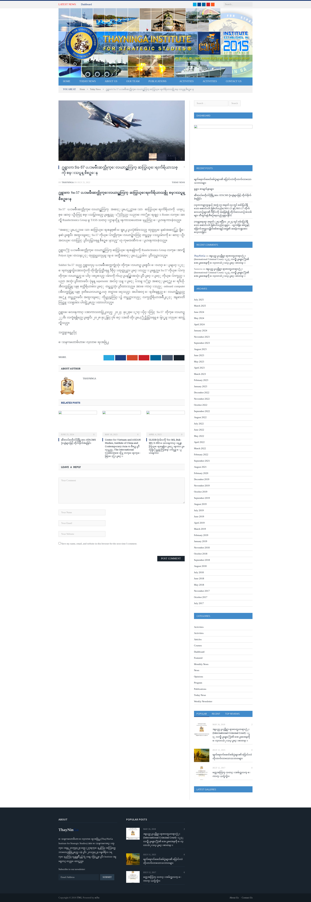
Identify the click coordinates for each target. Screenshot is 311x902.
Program (198, 682)
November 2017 (202, 591)
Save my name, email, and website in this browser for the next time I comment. (99, 543)
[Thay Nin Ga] (155, 42)
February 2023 (201, 380)
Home (66, 81)
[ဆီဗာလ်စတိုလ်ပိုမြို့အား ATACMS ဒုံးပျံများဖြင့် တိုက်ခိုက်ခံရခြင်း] (77, 423)
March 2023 (200, 374)
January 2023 (200, 386)
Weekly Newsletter (203, 701)
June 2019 (199, 516)
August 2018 (200, 566)
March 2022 (200, 448)
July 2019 (199, 510)
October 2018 (200, 553)
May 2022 (199, 436)
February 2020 (201, 473)
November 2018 (202, 547)
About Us (111, 81)
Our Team (132, 81)
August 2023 (200, 349)
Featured (198, 658)
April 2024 (199, 324)
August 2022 (200, 417)
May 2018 (199, 584)
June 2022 (199, 429)
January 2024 (200, 330)
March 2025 (200, 305)
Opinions (198, 676)
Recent (216, 713)
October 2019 (200, 491)
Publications (157, 81)
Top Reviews (232, 713)
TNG (79, 897)
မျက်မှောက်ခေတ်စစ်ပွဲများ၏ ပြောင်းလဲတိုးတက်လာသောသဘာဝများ (232, 756)
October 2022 (200, 405)
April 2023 (199, 367)
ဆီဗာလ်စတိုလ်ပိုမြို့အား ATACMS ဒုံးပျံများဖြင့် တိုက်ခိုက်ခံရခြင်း (78, 441)
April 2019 (199, 522)
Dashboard (86, 4)
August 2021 (200, 467)
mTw (97, 897)
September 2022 (202, 411)
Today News (87, 81)
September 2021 (202, 460)
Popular (202, 713)
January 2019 (200, 541)
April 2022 (199, 442)
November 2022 (202, 398)
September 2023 (202, 343)
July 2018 (199, 572)
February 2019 (201, 535)
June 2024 (199, 312)
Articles (198, 639)
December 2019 (201, 479)
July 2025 (199, 299)
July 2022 (199, 423)
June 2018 (199, 578)
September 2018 (202, 560)
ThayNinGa (67, 182)
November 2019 (202, 485)
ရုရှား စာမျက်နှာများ (204, 189)
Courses (198, 645)
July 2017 (199, 603)
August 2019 (200, 504)
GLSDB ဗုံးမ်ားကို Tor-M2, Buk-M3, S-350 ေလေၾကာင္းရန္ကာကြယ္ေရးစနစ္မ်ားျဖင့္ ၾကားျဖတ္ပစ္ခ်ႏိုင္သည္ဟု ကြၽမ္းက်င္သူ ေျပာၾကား (166, 446)
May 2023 (199, 361)
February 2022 (201, 454)
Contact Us (234, 81)
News (196, 670)
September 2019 (202, 498)
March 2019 (200, 529)
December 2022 (201, 392)
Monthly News (201, 664)
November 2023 (202, 336)
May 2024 (199, 318)
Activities (186, 81)
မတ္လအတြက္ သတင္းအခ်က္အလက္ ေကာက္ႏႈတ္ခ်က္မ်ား (232, 774)
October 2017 (200, 597)
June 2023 (199, 355)
